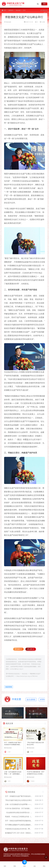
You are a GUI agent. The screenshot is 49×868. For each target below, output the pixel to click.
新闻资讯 (10, 10)
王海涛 (32, 781)
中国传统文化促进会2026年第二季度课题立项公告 (18, 829)
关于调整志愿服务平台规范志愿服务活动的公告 (18, 825)
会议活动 (8, 687)
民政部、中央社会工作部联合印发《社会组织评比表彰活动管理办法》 (19, 817)
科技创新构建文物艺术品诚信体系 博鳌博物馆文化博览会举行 (12, 714)
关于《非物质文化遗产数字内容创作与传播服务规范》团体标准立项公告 (12, 744)
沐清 (31, 752)
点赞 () (31, 649)
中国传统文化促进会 (13, 673)
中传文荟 (16, 699)
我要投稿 (44, 10)
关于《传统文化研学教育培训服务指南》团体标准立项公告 (18, 821)
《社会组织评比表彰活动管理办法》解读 (19, 812)
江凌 (9, 752)
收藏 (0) (19, 649)
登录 (44, 4)
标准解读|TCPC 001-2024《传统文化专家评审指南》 (18, 833)
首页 (5, 10)
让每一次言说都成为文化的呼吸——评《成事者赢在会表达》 (12, 773)
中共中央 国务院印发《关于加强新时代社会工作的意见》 (35, 773)
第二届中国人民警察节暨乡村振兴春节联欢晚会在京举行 (36, 714)
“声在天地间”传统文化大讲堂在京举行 (35, 743)
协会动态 (18, 10)
